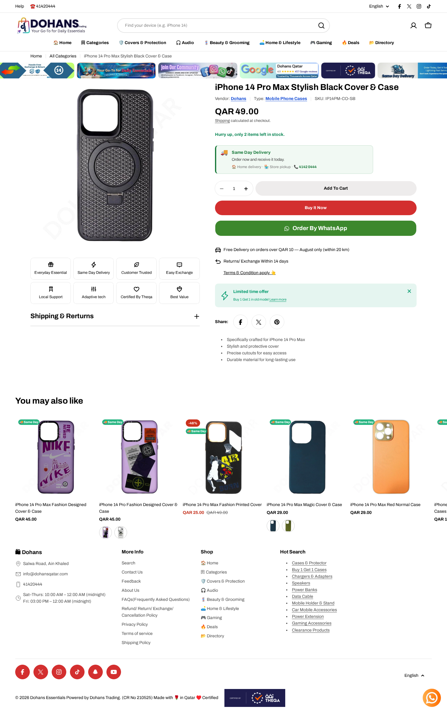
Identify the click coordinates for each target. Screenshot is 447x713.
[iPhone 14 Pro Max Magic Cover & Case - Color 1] (273, 525)
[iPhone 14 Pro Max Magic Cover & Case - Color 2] (288, 525)
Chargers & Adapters (312, 576)
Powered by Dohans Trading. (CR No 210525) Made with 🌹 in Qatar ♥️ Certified (142, 697)
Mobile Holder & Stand (313, 603)
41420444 (32, 584)
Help (19, 6)
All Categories (63, 56)
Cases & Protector (309, 563)
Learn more (277, 299)
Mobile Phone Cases (286, 98)
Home (36, 56)
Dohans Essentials (47, 697)
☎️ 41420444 (42, 6)
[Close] (409, 291)
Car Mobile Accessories (314, 610)
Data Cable (302, 596)
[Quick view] (88, 429)
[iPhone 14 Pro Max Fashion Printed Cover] (223, 457)
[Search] (321, 25)
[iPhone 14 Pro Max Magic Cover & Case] (307, 457)
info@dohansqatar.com (45, 574)
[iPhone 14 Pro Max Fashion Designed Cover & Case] (56, 457)
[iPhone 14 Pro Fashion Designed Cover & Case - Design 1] (105, 532)
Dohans (238, 98)
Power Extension (308, 616)
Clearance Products (311, 630)
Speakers (301, 583)
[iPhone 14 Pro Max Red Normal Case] (391, 457)
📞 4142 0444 (305, 167)
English (376, 6)
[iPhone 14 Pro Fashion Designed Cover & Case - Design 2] (120, 532)
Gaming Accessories (311, 623)
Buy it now (316, 208)
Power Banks (304, 589)
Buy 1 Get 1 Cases (309, 569)
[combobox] (223, 25)
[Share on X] (258, 322)
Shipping (222, 121)
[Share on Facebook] (240, 322)
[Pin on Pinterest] (277, 322)
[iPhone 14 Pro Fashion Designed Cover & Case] (140, 457)
